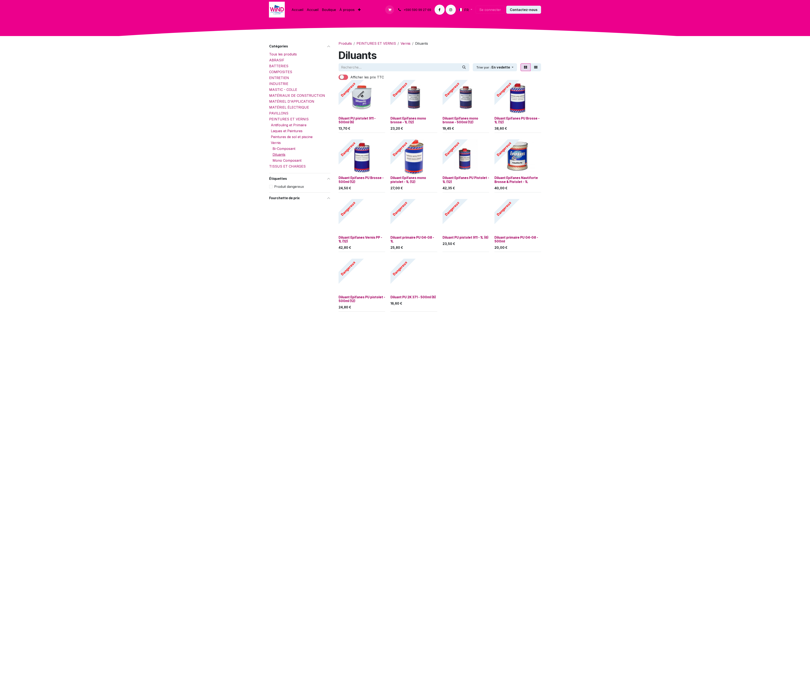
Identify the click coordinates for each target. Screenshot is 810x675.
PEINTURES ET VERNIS (289, 119)
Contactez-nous (523, 10)
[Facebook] (440, 10)
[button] (495, 67)
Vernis (276, 143)
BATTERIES (278, 66)
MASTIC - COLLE (283, 89)
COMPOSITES (280, 72)
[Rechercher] (464, 67)
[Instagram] (451, 10)
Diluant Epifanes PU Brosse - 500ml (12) (361, 180)
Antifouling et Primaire (288, 125)
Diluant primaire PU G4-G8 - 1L (412, 239)
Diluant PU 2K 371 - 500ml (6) (413, 297)
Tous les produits (283, 54)
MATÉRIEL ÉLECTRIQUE (289, 107)
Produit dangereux (289, 186)
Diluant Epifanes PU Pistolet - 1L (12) (466, 180)
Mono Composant (287, 160)
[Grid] (525, 67)
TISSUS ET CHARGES (287, 166)
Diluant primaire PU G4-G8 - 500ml (516, 239)
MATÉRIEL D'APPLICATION (291, 101)
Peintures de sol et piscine (292, 137)
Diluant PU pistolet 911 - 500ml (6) (357, 120)
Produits (345, 43)
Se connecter (490, 10)
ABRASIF (276, 60)
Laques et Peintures (286, 131)
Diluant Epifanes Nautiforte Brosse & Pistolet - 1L (516, 180)
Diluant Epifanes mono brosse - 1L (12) (408, 120)
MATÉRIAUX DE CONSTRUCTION (297, 95)
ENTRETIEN (279, 78)
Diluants (279, 154)
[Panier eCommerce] (389, 9)
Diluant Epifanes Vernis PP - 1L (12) (360, 239)
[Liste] (536, 67)
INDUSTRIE (278, 84)
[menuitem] (297, 9)
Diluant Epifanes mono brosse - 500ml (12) (460, 120)
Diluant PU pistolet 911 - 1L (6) (465, 237)
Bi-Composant (284, 149)
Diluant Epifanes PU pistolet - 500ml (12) (362, 299)
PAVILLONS (278, 113)
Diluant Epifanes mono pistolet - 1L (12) (408, 180)
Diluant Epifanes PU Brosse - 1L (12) (517, 120)
